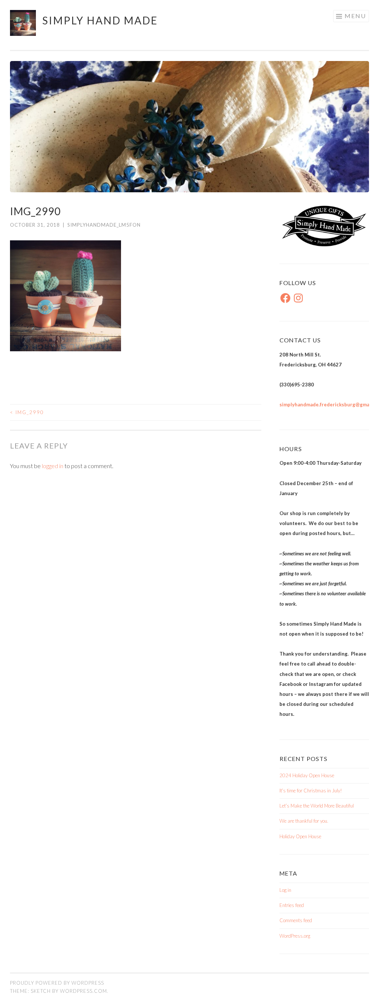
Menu (355, 15)
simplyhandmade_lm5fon (104, 225)
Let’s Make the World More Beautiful (316, 806)
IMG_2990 (27, 412)
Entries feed (291, 905)
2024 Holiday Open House (306, 775)
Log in (285, 890)
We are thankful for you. (303, 821)
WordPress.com (83, 991)
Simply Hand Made (100, 20)
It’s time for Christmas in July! (310, 790)
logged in (52, 465)
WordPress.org (294, 936)
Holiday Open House (300, 836)
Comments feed (295, 920)
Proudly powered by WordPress (57, 983)
